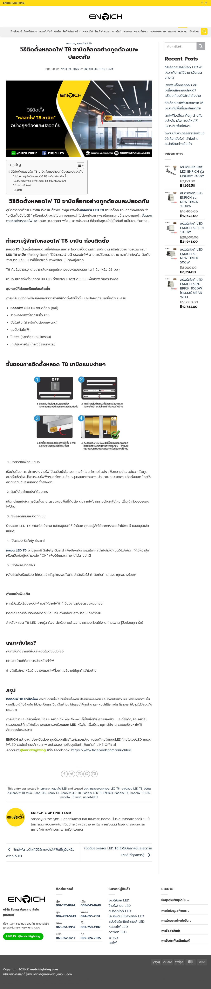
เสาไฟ (57, 31)
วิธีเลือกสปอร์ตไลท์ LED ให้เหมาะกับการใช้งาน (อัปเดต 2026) (183, 72)
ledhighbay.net (45, 979)
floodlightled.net (12, 984)
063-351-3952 (65, 927)
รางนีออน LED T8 (132, 789)
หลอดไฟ (88, 31)
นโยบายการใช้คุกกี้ (14, 974)
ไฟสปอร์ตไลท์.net (183, 979)
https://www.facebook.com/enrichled (101, 750)
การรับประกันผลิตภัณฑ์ (175, 941)
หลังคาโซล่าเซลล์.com (82, 984)
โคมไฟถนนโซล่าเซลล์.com (200, 979)
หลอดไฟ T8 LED (140, 793)
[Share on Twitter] (71, 774)
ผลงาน (172, 31)
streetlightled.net (21, 984)
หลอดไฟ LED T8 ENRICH (98, 793)
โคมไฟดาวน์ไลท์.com (173, 979)
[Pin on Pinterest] (86, 774)
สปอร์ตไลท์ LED (120, 911)
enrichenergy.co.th (31, 984)
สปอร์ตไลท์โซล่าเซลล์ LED (126, 921)
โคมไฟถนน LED (120, 905)
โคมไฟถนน (30, 31)
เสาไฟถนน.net (139, 979)
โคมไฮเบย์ (16, 31)
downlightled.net (54, 979)
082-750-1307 (91, 927)
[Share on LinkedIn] (94, 774)
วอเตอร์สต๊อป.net (164, 979)
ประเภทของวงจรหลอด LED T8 (102, 789)
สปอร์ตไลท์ (45, 31)
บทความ (183, 31)
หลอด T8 (53, 793)
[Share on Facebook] (64, 774)
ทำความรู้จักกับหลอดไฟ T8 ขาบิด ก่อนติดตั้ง (41, 176)
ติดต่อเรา (195, 31)
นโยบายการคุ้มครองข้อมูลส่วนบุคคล (49, 974)
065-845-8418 (91, 905)
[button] (204, 31)
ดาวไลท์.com (111, 979)
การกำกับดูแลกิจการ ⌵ (175, 911)
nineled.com (132, 979)
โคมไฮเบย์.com (191, 979)
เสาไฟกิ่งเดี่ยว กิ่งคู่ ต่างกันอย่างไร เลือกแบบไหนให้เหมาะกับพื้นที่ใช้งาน (184, 121)
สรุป (19, 190)
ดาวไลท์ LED (118, 932)
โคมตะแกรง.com (146, 979)
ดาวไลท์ (116, 31)
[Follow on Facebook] (202, 3)
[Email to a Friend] (79, 774)
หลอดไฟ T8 (122, 793)
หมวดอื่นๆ (140, 31)
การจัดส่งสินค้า (170, 931)
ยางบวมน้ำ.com (87, 979)
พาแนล (127, 31)
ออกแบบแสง (158, 31)
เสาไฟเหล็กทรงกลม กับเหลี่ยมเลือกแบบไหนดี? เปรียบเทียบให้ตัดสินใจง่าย (183, 90)
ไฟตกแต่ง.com (73, 984)
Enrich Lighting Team (98, 69)
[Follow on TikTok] (206, 3)
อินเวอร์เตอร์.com (65, 984)
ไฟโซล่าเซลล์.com (79, 979)
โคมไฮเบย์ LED (119, 900)
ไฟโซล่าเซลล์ (70, 31)
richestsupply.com (36, 979)
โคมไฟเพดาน (102, 31)
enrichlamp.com (17, 979)
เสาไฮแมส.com (62, 979)
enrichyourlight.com (26, 979)
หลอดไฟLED (90, 797)
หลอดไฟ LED (84, 43)
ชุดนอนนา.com (40, 984)
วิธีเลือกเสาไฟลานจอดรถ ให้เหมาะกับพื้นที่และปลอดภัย (184, 106)
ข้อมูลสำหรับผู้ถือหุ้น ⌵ (175, 900)
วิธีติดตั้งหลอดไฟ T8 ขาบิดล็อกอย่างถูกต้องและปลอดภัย (47, 171)
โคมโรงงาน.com (70, 979)
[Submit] (201, 46)
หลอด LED (40, 793)
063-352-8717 (65, 938)
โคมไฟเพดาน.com (155, 979)
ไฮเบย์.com (125, 979)
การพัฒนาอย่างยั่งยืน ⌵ (176, 921)
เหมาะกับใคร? (24, 185)
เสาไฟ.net (5, 984)
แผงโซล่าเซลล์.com (48, 984)
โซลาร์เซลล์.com (57, 984)
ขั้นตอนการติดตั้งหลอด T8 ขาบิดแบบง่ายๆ (41, 181)
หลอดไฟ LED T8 (71, 793)
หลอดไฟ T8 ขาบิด (19, 699)
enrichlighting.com (7, 979)
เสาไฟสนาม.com (103, 979)
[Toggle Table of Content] (78, 165)
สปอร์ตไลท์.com (118, 979)
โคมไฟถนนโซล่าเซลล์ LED (126, 916)
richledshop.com (95, 979)
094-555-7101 (90, 916)
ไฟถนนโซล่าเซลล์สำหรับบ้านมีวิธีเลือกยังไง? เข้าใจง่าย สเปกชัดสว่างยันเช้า (185, 138)
